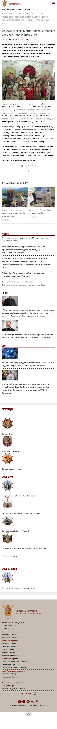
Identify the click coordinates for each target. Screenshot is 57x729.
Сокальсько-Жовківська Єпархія (14, 668)
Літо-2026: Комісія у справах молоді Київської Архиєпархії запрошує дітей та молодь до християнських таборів (23, 250)
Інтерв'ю (5, 293)
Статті (4, 345)
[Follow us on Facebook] (23, 701)
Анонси (5, 233)
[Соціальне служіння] (28, 459)
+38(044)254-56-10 (9, 635)
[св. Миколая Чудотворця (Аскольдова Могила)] (28, 538)
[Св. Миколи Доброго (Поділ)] (28, 521)
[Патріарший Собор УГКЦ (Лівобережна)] (28, 486)
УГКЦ (4, 23)
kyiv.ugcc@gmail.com (9, 638)
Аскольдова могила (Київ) (27, 17)
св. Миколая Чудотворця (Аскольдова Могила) (24, 548)
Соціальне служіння (11, 469)
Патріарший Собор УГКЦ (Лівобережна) (20, 496)
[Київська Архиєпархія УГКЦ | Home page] (12, 4)
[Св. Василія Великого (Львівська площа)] (28, 503)
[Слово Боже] (28, 424)
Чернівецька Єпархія (10, 677)
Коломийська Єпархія (10, 674)
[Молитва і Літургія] (28, 441)
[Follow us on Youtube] (19, 701)
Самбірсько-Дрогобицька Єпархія (14, 662)
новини (30, 20)
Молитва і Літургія (10, 452)
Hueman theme (41, 721)
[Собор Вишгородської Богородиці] (28, 578)
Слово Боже (8, 434)
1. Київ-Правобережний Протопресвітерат (22, 14)
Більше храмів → (10, 556)
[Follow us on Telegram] (28, 701)
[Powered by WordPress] (20, 721)
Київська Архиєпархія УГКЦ (16, 40)
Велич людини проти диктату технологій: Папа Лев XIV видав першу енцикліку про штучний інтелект (28, 364)
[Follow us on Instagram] (37, 701)
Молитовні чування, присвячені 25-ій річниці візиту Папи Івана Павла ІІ (26, 239)
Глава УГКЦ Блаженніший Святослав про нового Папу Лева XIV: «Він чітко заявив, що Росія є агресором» (27, 336)
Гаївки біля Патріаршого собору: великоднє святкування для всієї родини (23, 274)
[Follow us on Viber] (32, 701)
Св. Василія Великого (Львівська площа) (21, 513)
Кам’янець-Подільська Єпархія (13, 689)
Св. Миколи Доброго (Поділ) (15, 531)
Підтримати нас (27, 693)
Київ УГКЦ (20, 20)
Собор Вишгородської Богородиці (18, 588)
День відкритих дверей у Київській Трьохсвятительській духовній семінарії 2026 (23, 283)
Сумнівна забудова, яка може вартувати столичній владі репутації (13, 213)
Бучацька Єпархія (8, 686)
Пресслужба (42, 20)
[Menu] (53, 3)
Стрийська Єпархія (9, 665)
